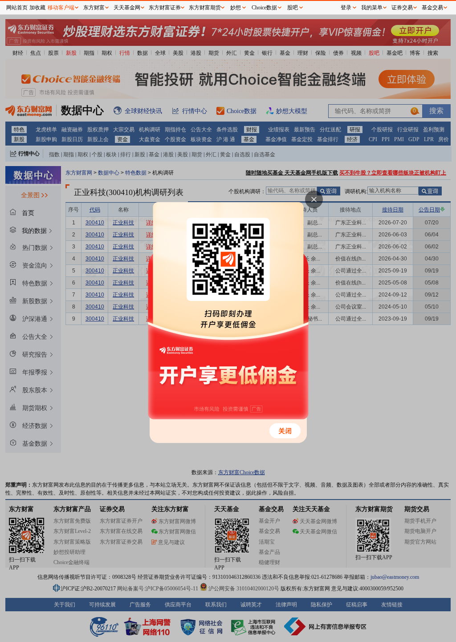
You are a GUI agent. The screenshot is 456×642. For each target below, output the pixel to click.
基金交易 (432, 7)
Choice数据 (264, 7)
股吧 (292, 7)
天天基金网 (127, 7)
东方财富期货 (205, 7)
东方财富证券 (165, 7)
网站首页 (17, 7)
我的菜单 (372, 7)
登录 (346, 7)
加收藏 (37, 7)
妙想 (235, 7)
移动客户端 (61, 7)
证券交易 (402, 7)
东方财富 (94, 7)
